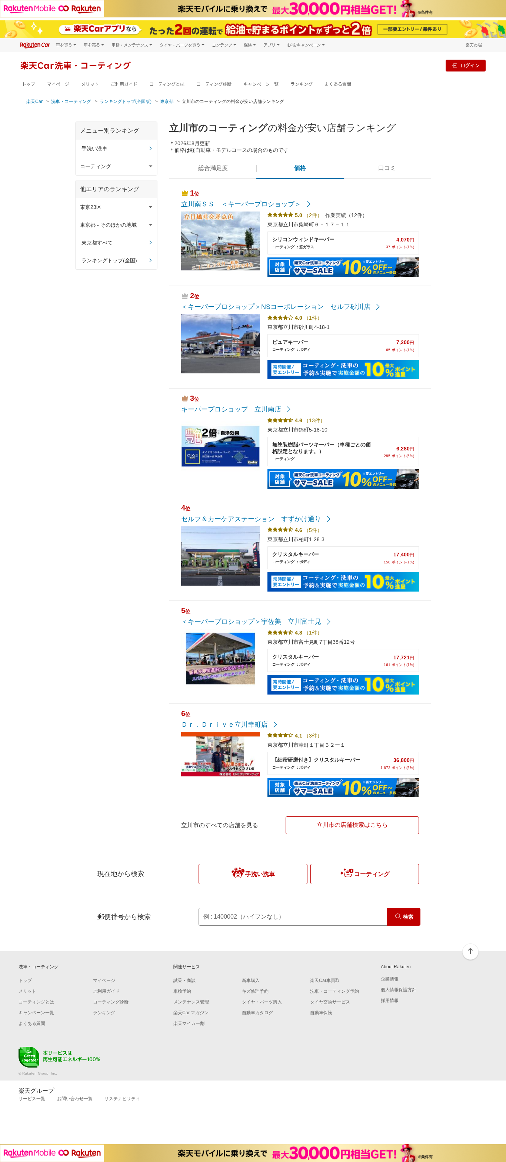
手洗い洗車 (94, 149)
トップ (28, 84)
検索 (408, 917)
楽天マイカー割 (188, 1023)
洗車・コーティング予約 (334, 991)
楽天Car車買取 (325, 980)
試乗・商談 (184, 980)
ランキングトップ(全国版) (126, 101)
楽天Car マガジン (191, 1012)
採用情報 (390, 1000)
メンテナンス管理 (191, 1002)
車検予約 (182, 991)
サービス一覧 (32, 1098)
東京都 (166, 101)
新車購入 (251, 980)
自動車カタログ (257, 1012)
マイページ (58, 84)
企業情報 (390, 979)
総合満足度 (213, 168)
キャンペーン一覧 (261, 84)
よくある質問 (337, 84)
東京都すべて (97, 243)
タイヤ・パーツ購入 (262, 1002)
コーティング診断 (214, 84)
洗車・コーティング (71, 101)
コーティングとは (166, 84)
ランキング (301, 84)
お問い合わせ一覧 (75, 1098)
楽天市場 (474, 45)
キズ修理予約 (255, 991)
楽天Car (34, 101)
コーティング (372, 874)
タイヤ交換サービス (330, 1002)
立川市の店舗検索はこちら (352, 825)
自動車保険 (321, 1012)
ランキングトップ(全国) (109, 260)
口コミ (387, 168)
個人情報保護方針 (398, 989)
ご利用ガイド (124, 84)
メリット (90, 84)
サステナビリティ (122, 1098)
